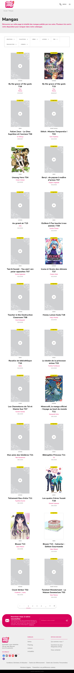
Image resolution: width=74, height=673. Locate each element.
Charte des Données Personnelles (57, 663)
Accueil (5, 11)
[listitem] (3, 655)
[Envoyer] (67, 620)
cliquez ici (31, 624)
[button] (10, 39)
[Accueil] (9, 4)
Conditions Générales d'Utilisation (16, 663)
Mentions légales (25, 667)
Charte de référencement (37, 663)
